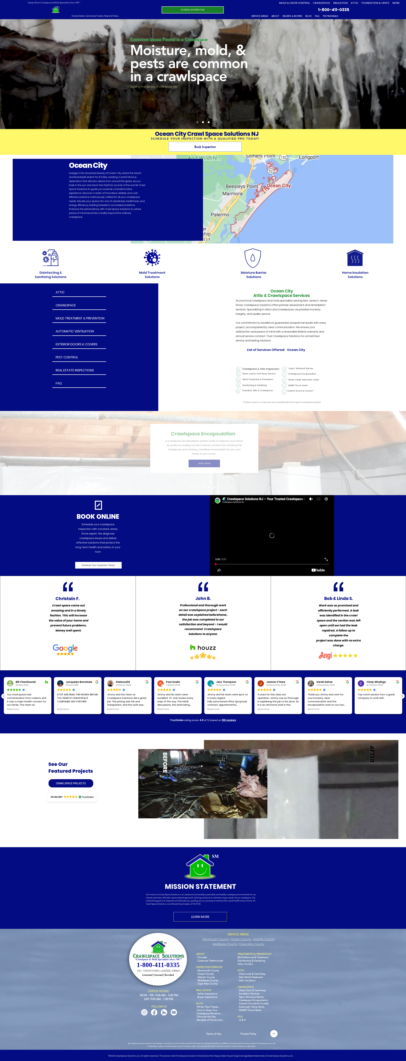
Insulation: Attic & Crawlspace (257, 390)
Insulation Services (249, 993)
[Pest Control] (214, 487)
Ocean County (241, 939)
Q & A (242, 1019)
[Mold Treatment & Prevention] (192, 487)
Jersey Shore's (34, 2)
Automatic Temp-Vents (251, 1006)
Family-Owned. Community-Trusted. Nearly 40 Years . (95, 16)
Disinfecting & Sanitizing (254, 385)
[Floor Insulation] (203, 487)
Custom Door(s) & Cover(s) (254, 1003)
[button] (375, 3)
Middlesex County (225, 944)
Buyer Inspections (207, 996)
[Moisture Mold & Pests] (197, 122)
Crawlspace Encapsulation (302, 373)
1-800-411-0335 (333, 10)
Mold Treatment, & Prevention (258, 379)
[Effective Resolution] (209, 122)
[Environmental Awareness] (203, 122)
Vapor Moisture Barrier (251, 996)
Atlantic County (264, 939)
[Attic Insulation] (209, 487)
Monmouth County (216, 939)
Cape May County (251, 944)
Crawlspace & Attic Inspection (260, 369)
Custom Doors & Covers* (300, 390)
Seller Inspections (207, 993)
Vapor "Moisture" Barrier (300, 368)
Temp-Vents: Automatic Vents (303, 379)
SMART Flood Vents (298, 385)
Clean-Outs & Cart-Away (252, 990)
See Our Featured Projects (70, 767)
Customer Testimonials (210, 960)
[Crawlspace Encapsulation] (197, 487)
